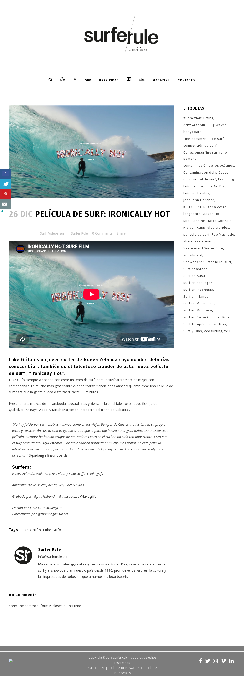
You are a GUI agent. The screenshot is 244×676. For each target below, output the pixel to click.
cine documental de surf (203, 138)
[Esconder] (2, 212)
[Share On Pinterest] (5, 194)
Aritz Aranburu (195, 125)
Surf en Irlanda (196, 296)
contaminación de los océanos (208, 165)
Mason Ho (211, 214)
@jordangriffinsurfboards (48, 455)
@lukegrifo (95, 473)
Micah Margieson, (66, 409)
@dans (64, 496)
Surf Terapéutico (197, 324)
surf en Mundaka (197, 310)
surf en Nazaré (196, 317)
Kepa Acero (217, 207)
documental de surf (199, 179)
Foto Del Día (215, 186)
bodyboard (192, 132)
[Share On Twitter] (5, 184)
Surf (43, 233)
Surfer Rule (79, 233)
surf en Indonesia (198, 289)
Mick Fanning (194, 220)
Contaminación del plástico (206, 172)
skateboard (204, 241)
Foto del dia (193, 186)
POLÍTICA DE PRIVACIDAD (125, 668)
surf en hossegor (197, 282)
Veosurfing (213, 331)
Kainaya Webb (36, 409)
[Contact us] (5, 204)
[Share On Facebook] (5, 174)
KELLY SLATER (194, 207)
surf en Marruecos (198, 303)
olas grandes (218, 227)
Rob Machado (223, 234)
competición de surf (200, 145)
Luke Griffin (30, 529)
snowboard (192, 255)
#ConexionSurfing (198, 118)
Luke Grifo (52, 529)
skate (188, 241)
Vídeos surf (57, 233)
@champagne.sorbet (53, 514)
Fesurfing (226, 179)
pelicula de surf (196, 234)
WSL (227, 331)
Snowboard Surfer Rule (203, 262)
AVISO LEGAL (96, 668)
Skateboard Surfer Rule (203, 248)
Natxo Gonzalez (220, 220)
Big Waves (218, 125)
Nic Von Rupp (194, 227)
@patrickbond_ (45, 496)
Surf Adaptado (195, 269)
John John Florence (198, 200)
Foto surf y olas (196, 193)
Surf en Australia (197, 276)
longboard (192, 214)
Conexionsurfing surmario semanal (205, 155)
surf (227, 262)
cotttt (73, 496)
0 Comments (102, 233)
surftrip (220, 324)
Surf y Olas (192, 331)
